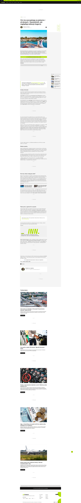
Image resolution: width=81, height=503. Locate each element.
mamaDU (12, 0)
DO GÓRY (57, 494)
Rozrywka (18, 0)
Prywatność (47, 498)
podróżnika (22, 62)
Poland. (2, 0)
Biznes (12, 2)
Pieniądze (18, 2)
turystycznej (30, 100)
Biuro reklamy (41, 494)
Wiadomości (7, 2)
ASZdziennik (8, 0)
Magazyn (21, 2)
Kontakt (40, 498)
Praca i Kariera (15, 2)
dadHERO (15, 0)
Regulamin (47, 497)
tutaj (42, 65)
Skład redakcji (41, 497)
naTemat (5, 0)
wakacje (44, 101)
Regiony (10, 2)
